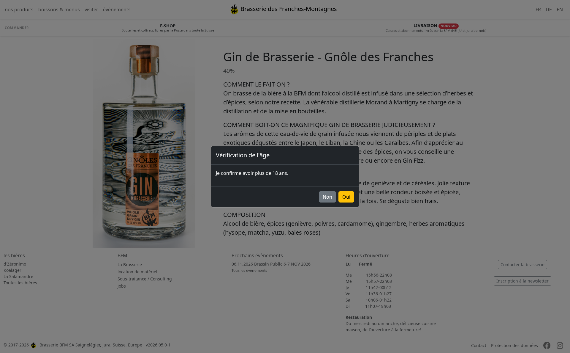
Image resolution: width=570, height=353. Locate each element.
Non (327, 197)
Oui (346, 197)
